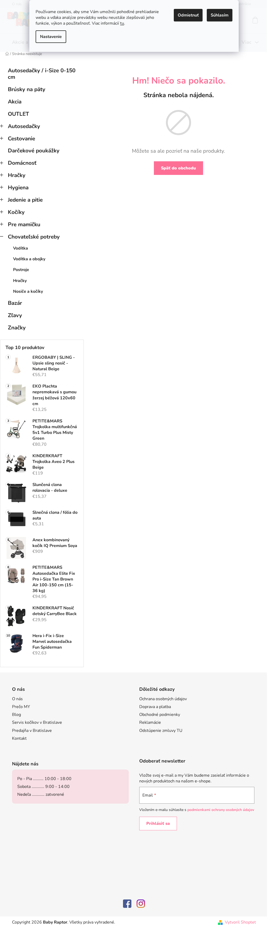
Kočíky (16, 212)
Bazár (15, 303)
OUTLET (18, 114)
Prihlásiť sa (158, 823)
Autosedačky (24, 126)
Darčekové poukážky (33, 150)
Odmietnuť (188, 15)
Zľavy (15, 315)
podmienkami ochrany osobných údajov (220, 809)
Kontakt (19, 738)
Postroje (21, 270)
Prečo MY (21, 707)
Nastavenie (51, 37)
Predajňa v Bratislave (32, 730)
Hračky (16, 175)
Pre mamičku (24, 224)
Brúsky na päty (26, 89)
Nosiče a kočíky (28, 291)
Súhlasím (219, 15)
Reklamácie (150, 722)
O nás (17, 699)
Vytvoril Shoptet (240, 922)
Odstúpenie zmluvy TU (160, 730)
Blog (16, 714)
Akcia (14, 101)
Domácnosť (22, 163)
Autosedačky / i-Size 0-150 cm (41, 74)
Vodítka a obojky (29, 259)
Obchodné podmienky (159, 714)
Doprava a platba (155, 707)
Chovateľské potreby (34, 236)
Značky (17, 327)
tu (122, 23)
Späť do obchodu (178, 168)
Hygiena (18, 187)
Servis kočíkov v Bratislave (37, 722)
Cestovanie (21, 138)
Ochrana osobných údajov (163, 699)
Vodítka (20, 248)
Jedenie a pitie (25, 199)
